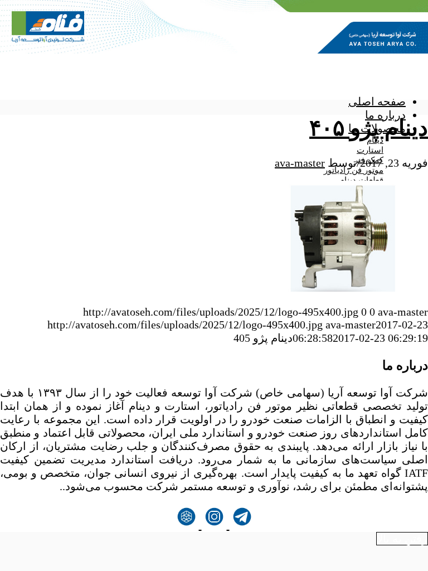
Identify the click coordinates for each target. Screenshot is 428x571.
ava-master (300, 163)
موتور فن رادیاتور (353, 170)
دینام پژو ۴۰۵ (368, 128)
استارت (370, 150)
